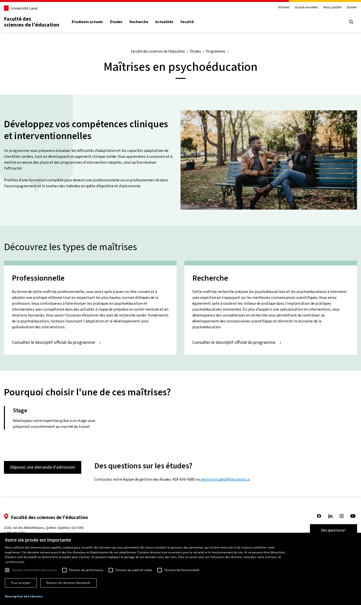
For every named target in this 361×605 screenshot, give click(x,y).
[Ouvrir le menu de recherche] (351, 22)
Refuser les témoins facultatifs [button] (68, 583)
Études (116, 21)
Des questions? (333, 530)
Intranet (284, 7)
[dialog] (180, 569)
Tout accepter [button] (21, 583)
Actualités (164, 21)
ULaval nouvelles (307, 7)
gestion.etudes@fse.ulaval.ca (225, 479)
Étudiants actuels (87, 21)
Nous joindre (332, 7)
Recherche (138, 21)
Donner (352, 7)
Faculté (187, 21)
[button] (24, 596)
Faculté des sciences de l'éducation (31, 21)
